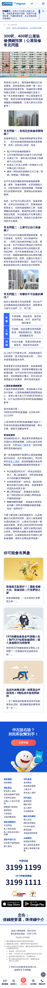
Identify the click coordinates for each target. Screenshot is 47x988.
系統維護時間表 (31, 833)
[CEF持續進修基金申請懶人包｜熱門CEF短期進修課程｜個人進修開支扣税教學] (23, 633)
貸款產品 (8, 787)
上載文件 (28, 789)
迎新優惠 (8, 782)
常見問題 (8, 825)
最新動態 (28, 801)
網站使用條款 (30, 823)
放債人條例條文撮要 (32, 849)
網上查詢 (8, 846)
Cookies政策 (29, 826)
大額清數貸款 (10, 817)
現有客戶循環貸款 (12, 843)
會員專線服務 (30, 786)
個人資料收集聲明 (32, 845)
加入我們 (28, 808)
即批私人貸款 (13, 461)
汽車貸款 (8, 813)
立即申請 (23, 742)
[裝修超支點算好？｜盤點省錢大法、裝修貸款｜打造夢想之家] (23, 581)
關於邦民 (28, 804)
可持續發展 (29, 811)
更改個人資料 (30, 792)
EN (36, 3)
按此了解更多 (24, 444)
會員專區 (28, 782)
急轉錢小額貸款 (11, 807)
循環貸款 (8, 810)
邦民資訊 (28, 797)
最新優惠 (8, 779)
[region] (21, 15)
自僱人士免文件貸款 (12, 802)
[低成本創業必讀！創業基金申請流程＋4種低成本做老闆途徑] (23, 686)
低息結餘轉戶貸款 (12, 794)
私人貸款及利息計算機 (12, 833)
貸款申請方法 (10, 839)
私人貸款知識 (12, 24)
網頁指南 (28, 829)
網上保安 (28, 819)
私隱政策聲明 (30, 841)
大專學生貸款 (10, 797)
